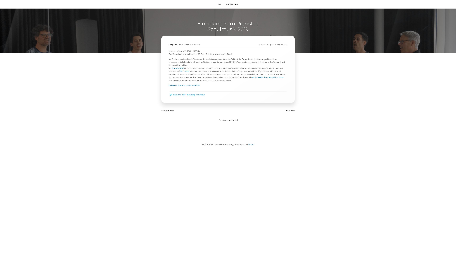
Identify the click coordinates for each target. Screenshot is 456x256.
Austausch (177, 95)
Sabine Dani (264, 44)
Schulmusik (200, 95)
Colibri (251, 144)
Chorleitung (191, 95)
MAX (219, 4)
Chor (183, 95)
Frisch (181, 44)
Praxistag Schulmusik (192, 44)
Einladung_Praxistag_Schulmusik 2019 (184, 85)
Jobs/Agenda (232, 4)
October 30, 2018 (280, 44)
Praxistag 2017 (177, 68)
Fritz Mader (185, 71)
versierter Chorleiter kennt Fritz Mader (268, 77)
